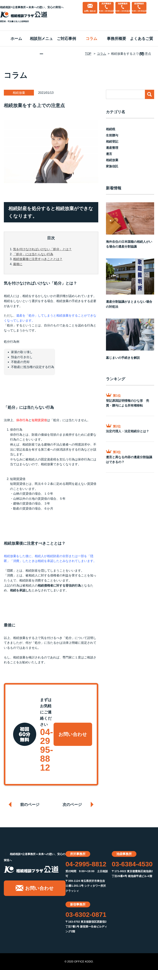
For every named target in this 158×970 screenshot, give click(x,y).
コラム (91, 38)
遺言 (109, 153)
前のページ (30, 804)
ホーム (16, 38)
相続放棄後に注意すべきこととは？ (37, 259)
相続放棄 (112, 160)
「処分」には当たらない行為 (33, 254)
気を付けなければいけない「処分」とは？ (42, 249)
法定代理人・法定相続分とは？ (127, 431)
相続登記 (112, 141)
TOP (88, 53)
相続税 (110, 129)
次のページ (72, 804)
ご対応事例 (66, 38)
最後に (17, 264)
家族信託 (112, 166)
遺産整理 (112, 147)
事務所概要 (116, 38)
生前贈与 (112, 135)
